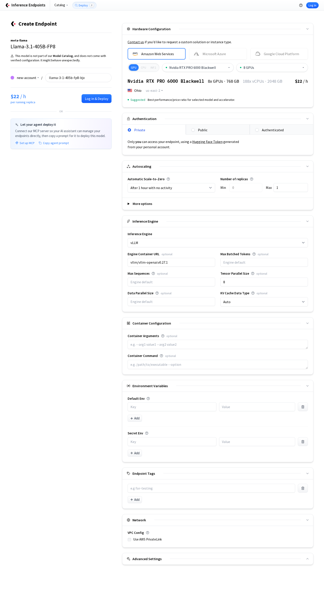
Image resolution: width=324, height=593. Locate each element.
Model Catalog (63, 56)
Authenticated (273, 130)
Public (202, 130)
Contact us (136, 42)
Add (137, 418)
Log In (312, 5)
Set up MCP (27, 143)
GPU (133, 67)
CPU (143, 67)
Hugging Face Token (207, 141)
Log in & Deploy (96, 98)
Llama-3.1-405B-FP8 (33, 46)
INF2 (153, 67)
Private (139, 130)
